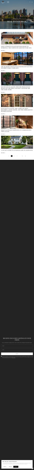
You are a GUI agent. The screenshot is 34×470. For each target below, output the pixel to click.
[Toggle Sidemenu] (32, 2)
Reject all (5, 466)
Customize (10, 466)
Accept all (15, 466)
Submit (17, 353)
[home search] (30, 2)
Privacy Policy (13, 357)
